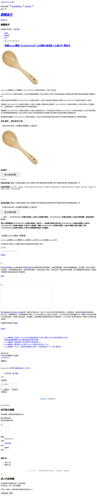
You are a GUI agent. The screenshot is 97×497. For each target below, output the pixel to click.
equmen (13, 267)
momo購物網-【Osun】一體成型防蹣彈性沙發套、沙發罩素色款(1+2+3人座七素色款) (33, 347)
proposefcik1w (5, 357)
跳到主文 (4, 20)
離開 (11, 493)
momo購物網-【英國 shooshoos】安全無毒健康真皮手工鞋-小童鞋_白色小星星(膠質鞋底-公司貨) (36, 337)
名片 (6, 37)
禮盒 (15, 323)
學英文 (3, 329)
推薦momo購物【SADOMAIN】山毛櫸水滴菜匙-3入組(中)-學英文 (37, 45)
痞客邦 (17, 368)
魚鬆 (2, 276)
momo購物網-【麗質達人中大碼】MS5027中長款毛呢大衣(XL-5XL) (27, 344)
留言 (21, 368)
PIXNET (34, 470)
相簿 (6, 33)
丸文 (11, 312)
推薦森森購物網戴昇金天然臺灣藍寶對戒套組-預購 (21, 340)
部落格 (7, 35)
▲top (2, 377)
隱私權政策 (59, 470)
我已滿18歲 (5, 493)
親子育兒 (16, 373)
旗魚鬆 (83, 312)
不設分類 (16, 29)
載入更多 (4, 380)
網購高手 (7, 14)
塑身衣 (3, 255)
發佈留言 (4, 392)
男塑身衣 (27, 267)
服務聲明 (66, 470)
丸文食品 (19, 312)
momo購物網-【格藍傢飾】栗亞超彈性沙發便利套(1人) (23, 342)
